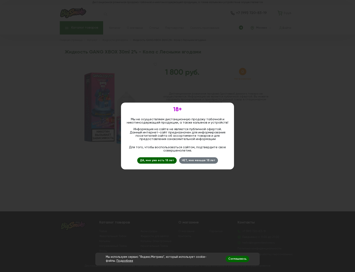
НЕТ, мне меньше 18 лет (198, 160)
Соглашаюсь (237, 258)
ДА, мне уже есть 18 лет (157, 160)
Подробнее (124, 260)
